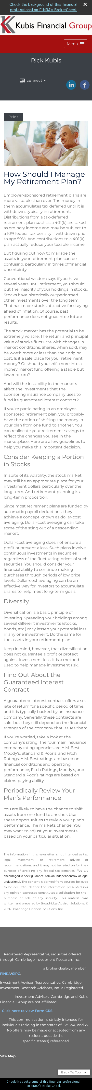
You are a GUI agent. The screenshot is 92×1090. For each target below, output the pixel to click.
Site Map (8, 1056)
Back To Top (71, 1072)
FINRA (5, 973)
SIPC (16, 973)
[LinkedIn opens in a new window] (71, 88)
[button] (75, 44)
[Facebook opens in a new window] (85, 88)
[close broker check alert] (85, 4)
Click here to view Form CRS (29, 1011)
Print (13, 117)
